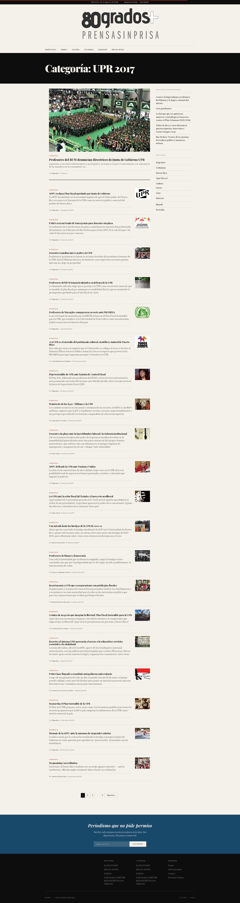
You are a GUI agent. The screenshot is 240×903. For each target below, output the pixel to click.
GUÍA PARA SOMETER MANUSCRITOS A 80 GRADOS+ (114, 881)
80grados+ (53, 156)
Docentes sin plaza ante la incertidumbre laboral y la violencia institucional (88, 433)
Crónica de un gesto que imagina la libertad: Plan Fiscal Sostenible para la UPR (90, 615)
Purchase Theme (176, 878)
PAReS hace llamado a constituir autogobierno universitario (80, 673)
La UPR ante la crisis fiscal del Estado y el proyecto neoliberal (81, 496)
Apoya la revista (131, 2)
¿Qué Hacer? (162, 178)
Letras (159, 188)
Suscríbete (144, 2)
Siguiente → (111, 795)
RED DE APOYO (118, 50)
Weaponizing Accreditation (63, 763)
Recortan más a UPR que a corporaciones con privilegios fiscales (83, 585)
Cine (158, 193)
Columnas (88, 50)
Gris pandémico (164, 108)
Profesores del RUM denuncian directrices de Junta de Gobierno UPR (96, 160)
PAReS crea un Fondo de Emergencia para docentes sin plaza (81, 223)
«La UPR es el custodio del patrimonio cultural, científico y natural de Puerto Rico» (89, 343)
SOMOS (107, 874)
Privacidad (183, 898)
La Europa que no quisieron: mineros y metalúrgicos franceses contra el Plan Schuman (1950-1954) (173, 117)
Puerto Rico (50, 50)
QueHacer (102, 50)
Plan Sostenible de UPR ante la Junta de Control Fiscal (77, 374)
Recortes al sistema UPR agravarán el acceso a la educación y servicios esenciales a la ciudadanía (86, 643)
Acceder (192, 898)
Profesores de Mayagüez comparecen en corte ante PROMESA (82, 312)
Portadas (160, 210)
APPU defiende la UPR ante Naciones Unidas (72, 466)
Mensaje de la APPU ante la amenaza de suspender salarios (80, 733)
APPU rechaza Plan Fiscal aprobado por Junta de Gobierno (79, 193)
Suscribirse (137, 844)
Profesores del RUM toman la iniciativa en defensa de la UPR (80, 282)
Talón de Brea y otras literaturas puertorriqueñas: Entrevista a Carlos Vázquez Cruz (171, 128)
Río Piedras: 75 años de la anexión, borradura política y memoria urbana (172, 140)
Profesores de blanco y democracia (67, 555)
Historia (160, 198)
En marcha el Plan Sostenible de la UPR (69, 703)
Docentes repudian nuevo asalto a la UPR (70, 252)
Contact (171, 874)
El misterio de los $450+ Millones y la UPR (71, 404)
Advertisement (175, 869)
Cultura (75, 50)
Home (171, 865)
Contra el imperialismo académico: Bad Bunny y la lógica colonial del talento (173, 100)
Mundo (64, 50)
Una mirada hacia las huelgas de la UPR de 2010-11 (75, 525)
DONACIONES (111, 865)
